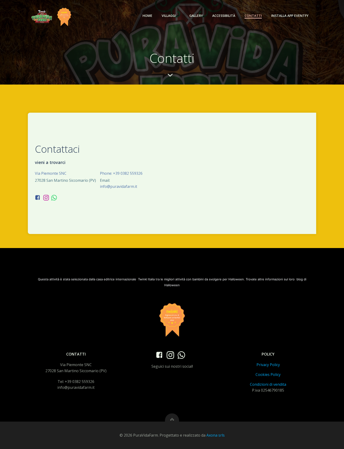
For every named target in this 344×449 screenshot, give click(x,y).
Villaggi (169, 15)
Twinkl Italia (146, 279)
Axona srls (215, 435)
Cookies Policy (268, 374)
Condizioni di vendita (268, 384)
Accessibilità (223, 15)
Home (147, 15)
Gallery (196, 15)
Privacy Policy (268, 364)
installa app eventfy (289, 15)
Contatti (253, 15)
